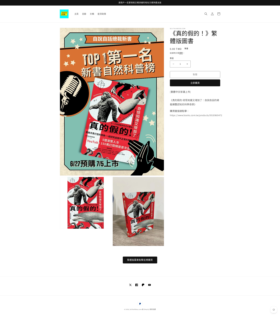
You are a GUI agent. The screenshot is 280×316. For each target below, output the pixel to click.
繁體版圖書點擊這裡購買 (140, 259)
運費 (181, 53)
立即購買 (195, 82)
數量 (172, 58)
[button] (206, 14)
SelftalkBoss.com (136, 309)
